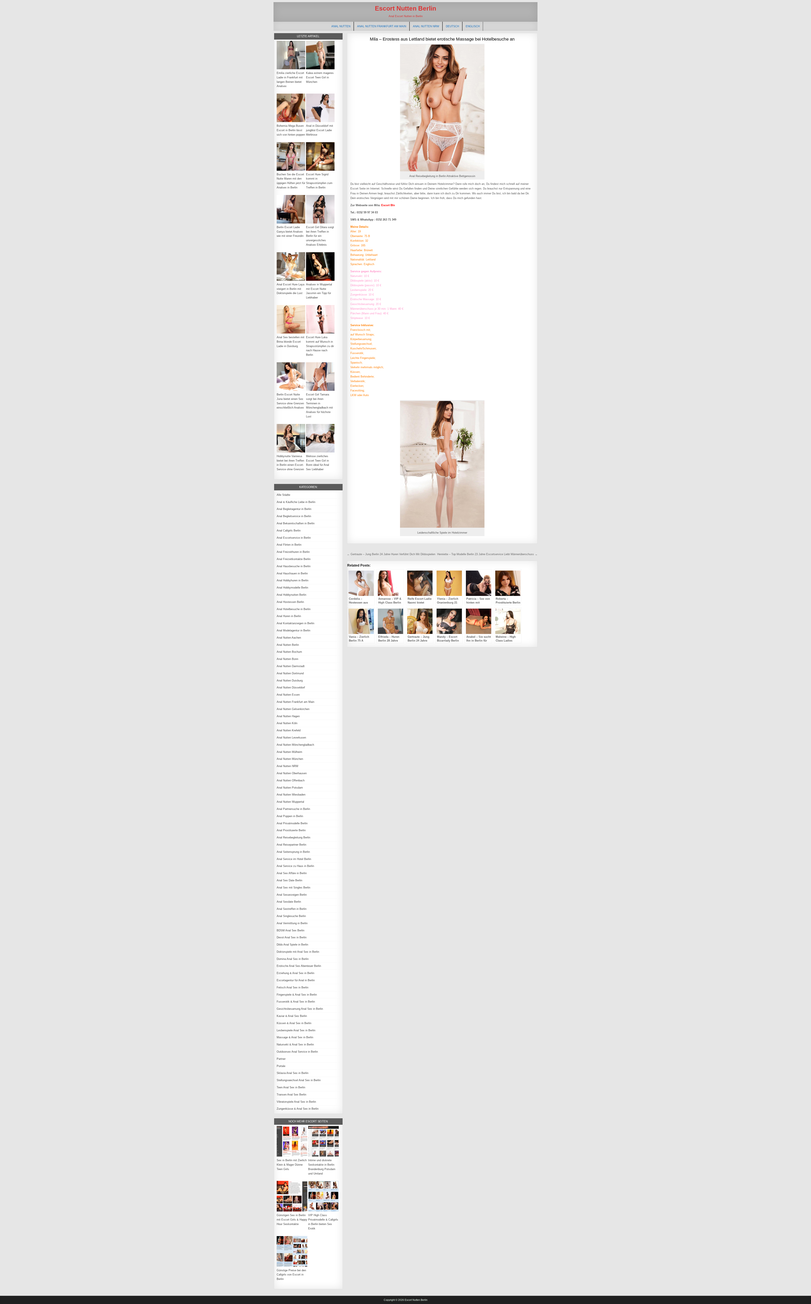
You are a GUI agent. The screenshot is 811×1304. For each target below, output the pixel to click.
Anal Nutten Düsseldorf (291, 687)
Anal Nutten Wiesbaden (291, 794)
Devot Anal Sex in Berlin (291, 937)
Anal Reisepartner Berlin (291, 844)
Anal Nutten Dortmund (290, 673)
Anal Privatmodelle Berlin (292, 823)
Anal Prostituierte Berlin (291, 830)
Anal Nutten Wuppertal (290, 801)
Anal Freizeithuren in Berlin (293, 551)
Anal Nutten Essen (288, 694)
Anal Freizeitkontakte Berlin (293, 559)
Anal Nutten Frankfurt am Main (381, 26)
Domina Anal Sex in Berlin (293, 959)
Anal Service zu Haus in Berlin (295, 866)
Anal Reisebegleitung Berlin (293, 837)
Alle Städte (283, 494)
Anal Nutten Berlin (288, 644)
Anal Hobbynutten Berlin (291, 594)
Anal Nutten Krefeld (289, 730)
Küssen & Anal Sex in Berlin (294, 1023)
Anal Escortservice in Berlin (294, 537)
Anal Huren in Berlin (289, 616)
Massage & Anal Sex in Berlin (295, 1037)
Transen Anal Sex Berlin (291, 1094)
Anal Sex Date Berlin (289, 880)
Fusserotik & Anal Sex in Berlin (296, 1001)
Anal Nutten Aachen (289, 637)
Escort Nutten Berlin (405, 8)
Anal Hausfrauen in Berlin (292, 573)
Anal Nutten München (290, 758)
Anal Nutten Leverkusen (291, 737)
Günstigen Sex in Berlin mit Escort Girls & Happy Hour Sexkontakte (292, 1220)
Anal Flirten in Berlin (289, 544)
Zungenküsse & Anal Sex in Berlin (297, 1108)
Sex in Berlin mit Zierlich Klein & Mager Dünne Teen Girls (292, 1165)
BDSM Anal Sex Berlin (290, 930)
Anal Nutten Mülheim (289, 752)
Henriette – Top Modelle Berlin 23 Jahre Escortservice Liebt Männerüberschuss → (487, 554)
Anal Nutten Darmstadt (291, 666)
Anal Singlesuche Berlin (291, 916)
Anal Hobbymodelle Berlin (292, 587)
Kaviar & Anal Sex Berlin (292, 1016)
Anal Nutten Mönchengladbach (295, 744)
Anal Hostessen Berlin (290, 602)
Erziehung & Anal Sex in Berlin (295, 973)
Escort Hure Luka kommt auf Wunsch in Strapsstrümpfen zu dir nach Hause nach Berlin (320, 346)
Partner (281, 1058)
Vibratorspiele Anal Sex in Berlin (296, 1101)
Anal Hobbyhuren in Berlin (292, 580)
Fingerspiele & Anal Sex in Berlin (297, 994)
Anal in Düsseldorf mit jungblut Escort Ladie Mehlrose (319, 130)
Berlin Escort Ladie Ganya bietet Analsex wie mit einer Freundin (290, 232)
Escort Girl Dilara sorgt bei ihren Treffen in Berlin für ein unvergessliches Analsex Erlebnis (320, 236)
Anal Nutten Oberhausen (292, 773)
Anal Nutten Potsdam (290, 787)
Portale (281, 1066)
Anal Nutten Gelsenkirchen (293, 709)
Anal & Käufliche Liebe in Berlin (296, 502)
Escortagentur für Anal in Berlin (296, 980)
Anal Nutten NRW (426, 26)
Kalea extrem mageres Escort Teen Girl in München (320, 77)
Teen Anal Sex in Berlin (291, 1087)
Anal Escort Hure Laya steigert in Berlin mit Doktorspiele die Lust (290, 289)
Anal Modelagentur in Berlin (293, 630)
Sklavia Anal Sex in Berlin (292, 1073)
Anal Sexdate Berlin (289, 901)
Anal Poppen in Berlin (290, 816)
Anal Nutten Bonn (287, 659)
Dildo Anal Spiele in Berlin (292, 944)
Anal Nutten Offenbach (291, 780)
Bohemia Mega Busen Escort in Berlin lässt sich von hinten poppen (291, 130)
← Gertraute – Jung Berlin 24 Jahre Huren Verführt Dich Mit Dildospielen (391, 554)
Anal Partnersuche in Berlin (293, 809)
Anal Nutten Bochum (289, 651)
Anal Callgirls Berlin (289, 530)
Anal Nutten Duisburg (290, 680)
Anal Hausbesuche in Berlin (293, 566)
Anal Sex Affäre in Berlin (292, 873)
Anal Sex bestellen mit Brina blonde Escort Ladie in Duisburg (290, 342)
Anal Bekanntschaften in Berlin (295, 523)
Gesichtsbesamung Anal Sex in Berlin (300, 1008)
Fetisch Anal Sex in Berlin (292, 987)
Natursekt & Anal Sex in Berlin (295, 1044)
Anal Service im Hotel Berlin (294, 859)
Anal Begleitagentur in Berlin (294, 509)
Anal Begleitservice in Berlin (294, 516)
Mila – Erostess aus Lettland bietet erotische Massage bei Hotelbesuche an (442, 39)
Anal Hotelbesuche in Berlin (293, 609)
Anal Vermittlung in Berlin (292, 923)
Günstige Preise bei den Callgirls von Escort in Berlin (291, 1275)
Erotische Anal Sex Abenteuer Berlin (299, 965)
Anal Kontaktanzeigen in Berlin (295, 623)
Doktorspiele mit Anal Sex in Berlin (298, 951)
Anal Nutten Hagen (288, 716)
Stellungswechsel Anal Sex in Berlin (299, 1080)
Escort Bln (388, 205)
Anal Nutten (340, 26)
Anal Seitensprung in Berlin (293, 851)
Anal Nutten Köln (287, 723)
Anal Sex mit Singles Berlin (293, 887)
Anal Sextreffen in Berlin (291, 908)
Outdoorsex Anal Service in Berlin (297, 1051)
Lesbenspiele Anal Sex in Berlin (296, 1030)
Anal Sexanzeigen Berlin (292, 894)
